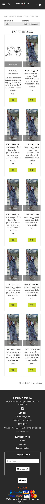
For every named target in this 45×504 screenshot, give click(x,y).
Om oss (22, 444)
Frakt (26, 16)
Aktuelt (22, 440)
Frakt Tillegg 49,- (13, 144)
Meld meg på (22, 469)
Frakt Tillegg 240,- (31, 284)
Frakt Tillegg (35, 16)
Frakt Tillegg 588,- (13, 349)
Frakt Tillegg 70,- (32, 144)
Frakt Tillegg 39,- (32, 70)
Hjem (6, 16)
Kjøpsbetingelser (22, 448)
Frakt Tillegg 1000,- (32, 349)
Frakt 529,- (13, 70)
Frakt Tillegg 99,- (32, 214)
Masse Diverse (16, 16)
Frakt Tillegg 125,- (13, 284)
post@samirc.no (22, 432)
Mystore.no (22, 404)
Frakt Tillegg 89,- (13, 214)
